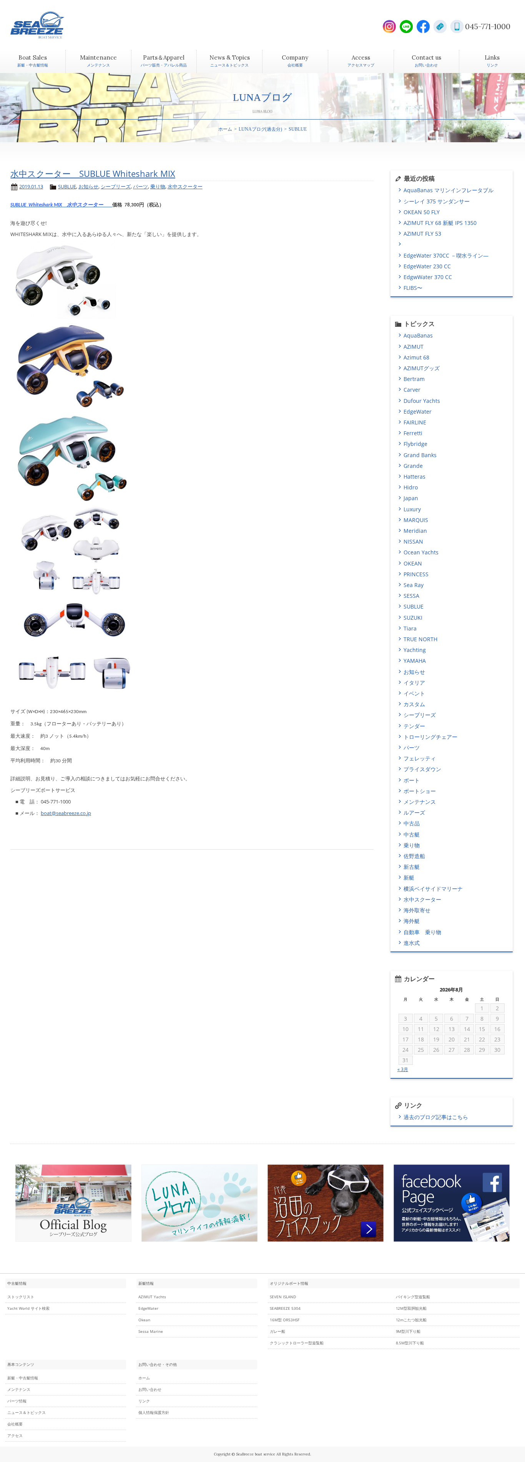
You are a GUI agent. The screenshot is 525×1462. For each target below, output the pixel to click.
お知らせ (88, 186)
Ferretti (413, 433)
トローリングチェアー (430, 736)
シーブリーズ (116, 186)
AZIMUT (414, 346)
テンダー (414, 726)
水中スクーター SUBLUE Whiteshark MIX (92, 174)
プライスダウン (422, 769)
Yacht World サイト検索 (28, 1308)
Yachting (415, 650)
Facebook (423, 26)
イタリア (414, 682)
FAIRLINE (415, 422)
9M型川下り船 (408, 1331)
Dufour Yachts (422, 400)
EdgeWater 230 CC (427, 266)
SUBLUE (67, 186)
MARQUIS (416, 520)
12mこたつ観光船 (411, 1319)
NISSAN (413, 541)
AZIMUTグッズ (422, 368)
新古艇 (412, 866)
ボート (412, 780)
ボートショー (420, 791)
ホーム (225, 129)
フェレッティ (420, 758)
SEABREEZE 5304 (285, 1308)
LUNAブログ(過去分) (260, 129)
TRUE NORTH (420, 639)
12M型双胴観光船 (411, 1308)
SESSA (411, 595)
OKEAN (413, 563)
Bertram (414, 379)
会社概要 (15, 1424)
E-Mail (440, 26)
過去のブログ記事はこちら (436, 1117)
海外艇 (412, 921)
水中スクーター (185, 186)
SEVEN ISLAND (283, 1296)
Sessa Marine (150, 1331)
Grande (413, 465)
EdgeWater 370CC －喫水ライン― (446, 255)
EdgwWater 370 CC (428, 277)
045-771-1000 (487, 26)
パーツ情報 (17, 1401)
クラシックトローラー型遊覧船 (297, 1343)
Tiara (410, 628)
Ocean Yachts (421, 552)
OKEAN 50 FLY (422, 212)
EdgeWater (418, 411)
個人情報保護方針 (153, 1412)
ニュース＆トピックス (26, 1412)
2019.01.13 (31, 186)
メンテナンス (420, 801)
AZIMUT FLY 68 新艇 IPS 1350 (440, 222)
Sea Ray (414, 585)
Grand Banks (420, 455)
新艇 (409, 877)
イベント (414, 693)
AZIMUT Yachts (152, 1296)
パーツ (140, 186)
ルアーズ (414, 812)
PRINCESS (416, 574)
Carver (412, 389)
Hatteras (414, 476)
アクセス (15, 1435)
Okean (144, 1319)
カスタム (414, 704)
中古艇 (412, 834)
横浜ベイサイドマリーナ (433, 888)
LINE (406, 26)
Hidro (411, 487)
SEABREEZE (50, 25)
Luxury (412, 509)
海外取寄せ (417, 910)
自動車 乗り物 (422, 932)
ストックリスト (20, 1296)
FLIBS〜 (413, 287)
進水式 (412, 942)
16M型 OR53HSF (284, 1319)
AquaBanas (418, 335)
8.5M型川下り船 (410, 1343)
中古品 (412, 823)
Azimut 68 (416, 357)
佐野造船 (414, 856)
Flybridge (415, 443)
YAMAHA (415, 660)
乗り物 (157, 186)
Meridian (415, 530)
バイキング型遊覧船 (413, 1296)
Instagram (389, 26)
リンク (144, 1401)
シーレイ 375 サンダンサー (437, 201)
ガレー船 (277, 1331)
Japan (411, 498)
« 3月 (402, 1069)
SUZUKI (413, 617)
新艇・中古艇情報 (22, 1378)
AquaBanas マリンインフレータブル (448, 190)
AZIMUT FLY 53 (422, 233)
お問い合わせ (149, 1389)
